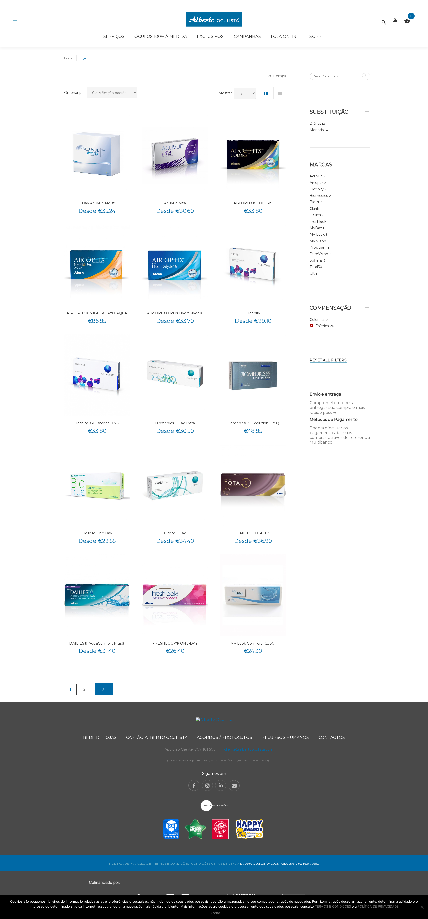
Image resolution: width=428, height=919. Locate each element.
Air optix (316, 182)
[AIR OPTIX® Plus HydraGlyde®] (175, 265)
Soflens (316, 260)
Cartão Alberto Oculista (156, 737)
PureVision (319, 254)
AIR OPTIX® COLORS (253, 203)
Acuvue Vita (175, 203)
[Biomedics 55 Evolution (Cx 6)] (253, 375)
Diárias (315, 123)
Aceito (215, 913)
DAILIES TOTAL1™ (252, 533)
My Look (317, 234)
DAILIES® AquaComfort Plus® (97, 643)
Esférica (322, 326)
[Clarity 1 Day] (175, 485)
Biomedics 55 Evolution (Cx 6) (253, 423)
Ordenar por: (75, 92)
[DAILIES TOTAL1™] (253, 485)
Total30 (316, 267)
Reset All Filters (328, 360)
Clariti (314, 208)
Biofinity (253, 313)
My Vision (318, 241)
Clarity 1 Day (175, 533)
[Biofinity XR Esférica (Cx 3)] (97, 375)
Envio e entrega (325, 394)
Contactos (332, 737)
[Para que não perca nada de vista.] (214, 19)
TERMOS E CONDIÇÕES (171, 863)
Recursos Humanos (285, 737)
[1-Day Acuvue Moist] (97, 155)
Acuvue (316, 176)
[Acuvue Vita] (175, 155)
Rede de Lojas (100, 737)
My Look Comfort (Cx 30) (252, 643)
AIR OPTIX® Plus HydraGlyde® (175, 313)
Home (68, 58)
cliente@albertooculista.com (248, 749)
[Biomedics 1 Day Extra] (175, 375)
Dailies (315, 215)
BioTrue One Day (97, 533)
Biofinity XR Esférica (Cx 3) (97, 423)
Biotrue (316, 202)
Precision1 (318, 247)
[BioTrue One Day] (97, 485)
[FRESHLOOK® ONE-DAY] (175, 595)
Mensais (317, 130)
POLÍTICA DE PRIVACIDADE (130, 863)
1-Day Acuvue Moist (97, 203)
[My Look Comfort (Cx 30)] (253, 595)
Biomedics (319, 195)
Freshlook (318, 221)
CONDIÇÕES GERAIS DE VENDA (215, 863)
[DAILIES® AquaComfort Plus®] (97, 595)
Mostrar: (226, 93)
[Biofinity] (253, 265)
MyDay (316, 228)
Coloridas (317, 319)
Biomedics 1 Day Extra (175, 423)
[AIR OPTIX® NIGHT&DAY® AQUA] (97, 265)
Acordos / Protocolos (224, 737)
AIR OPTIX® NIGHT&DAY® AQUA (97, 313)
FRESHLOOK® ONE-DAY (175, 643)
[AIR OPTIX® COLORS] (253, 155)
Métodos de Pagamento (334, 419)
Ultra (314, 273)
